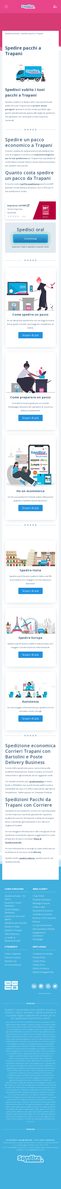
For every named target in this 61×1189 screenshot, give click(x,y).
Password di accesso (43, 910)
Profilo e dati (39, 907)
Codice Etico (39, 964)
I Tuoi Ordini (38, 896)
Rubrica (36, 921)
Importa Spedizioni (42, 899)
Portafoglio (38, 939)
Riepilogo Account (41, 903)
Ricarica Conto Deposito (44, 918)
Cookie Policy (39, 961)
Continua (30, 238)
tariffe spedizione (29, 184)
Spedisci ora (10, 961)
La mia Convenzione (42, 925)
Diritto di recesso (41, 968)
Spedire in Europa (13, 930)
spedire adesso (27, 858)
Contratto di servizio (42, 914)
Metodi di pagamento (43, 972)
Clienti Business (12, 934)
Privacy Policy (39, 957)
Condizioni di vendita (43, 953)
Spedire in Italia (12, 926)
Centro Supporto (13, 953)
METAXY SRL (27, 1140)
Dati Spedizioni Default (43, 929)
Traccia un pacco (13, 957)
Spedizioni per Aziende (16, 923)
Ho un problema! (13, 964)
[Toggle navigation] (6, 7)
